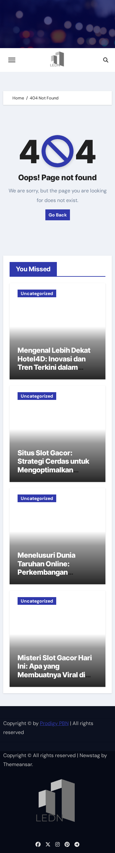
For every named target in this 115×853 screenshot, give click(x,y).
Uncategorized (37, 293)
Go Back (58, 215)
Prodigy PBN (54, 723)
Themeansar (17, 764)
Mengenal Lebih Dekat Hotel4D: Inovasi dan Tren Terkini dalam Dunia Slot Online (54, 363)
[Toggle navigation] (11, 60)
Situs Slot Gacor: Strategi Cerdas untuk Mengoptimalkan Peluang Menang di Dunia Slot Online (53, 470)
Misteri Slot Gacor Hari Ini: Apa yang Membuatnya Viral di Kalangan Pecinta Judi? (56, 670)
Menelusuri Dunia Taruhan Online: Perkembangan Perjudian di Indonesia (54, 568)
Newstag (90, 755)
